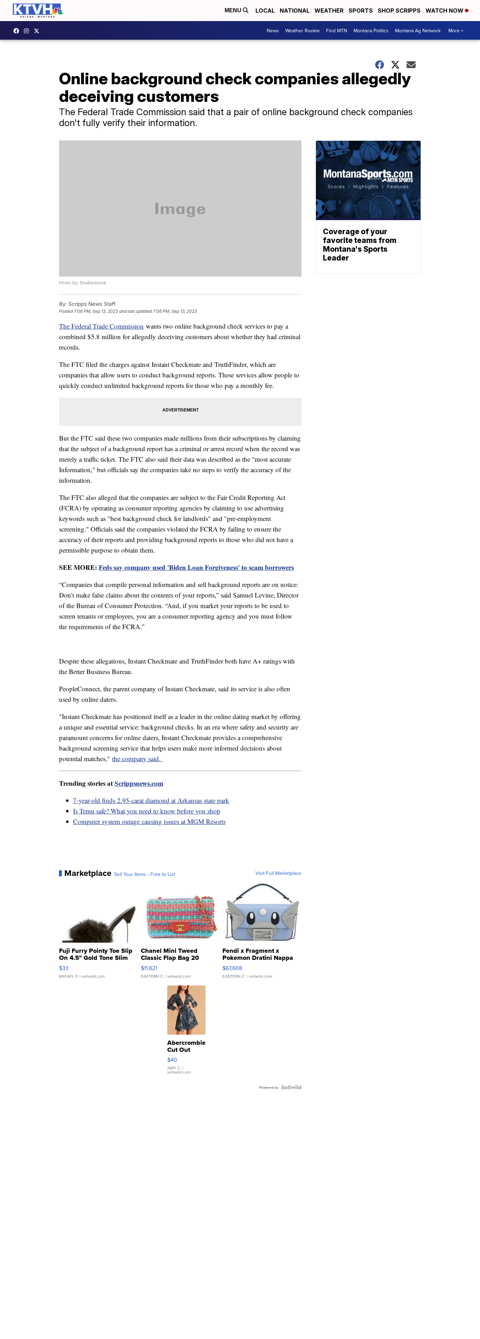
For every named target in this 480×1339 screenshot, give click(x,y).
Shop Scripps (399, 10)
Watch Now (445, 10)
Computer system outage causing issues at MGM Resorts (149, 821)
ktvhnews (28, 31)
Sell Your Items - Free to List (144, 874)
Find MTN (336, 30)
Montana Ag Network (418, 30)
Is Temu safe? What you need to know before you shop (146, 810)
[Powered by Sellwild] (291, 1087)
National (295, 10)
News (273, 30)
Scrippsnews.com (139, 783)
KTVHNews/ (17, 31)
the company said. (137, 758)
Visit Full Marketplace (278, 873)
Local (265, 10)
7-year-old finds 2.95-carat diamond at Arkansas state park (151, 800)
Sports (361, 10)
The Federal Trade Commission (101, 326)
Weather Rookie (302, 30)
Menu (234, 10)
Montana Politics (371, 30)
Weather (329, 10)
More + (455, 30)
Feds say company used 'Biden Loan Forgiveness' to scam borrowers (196, 567)
